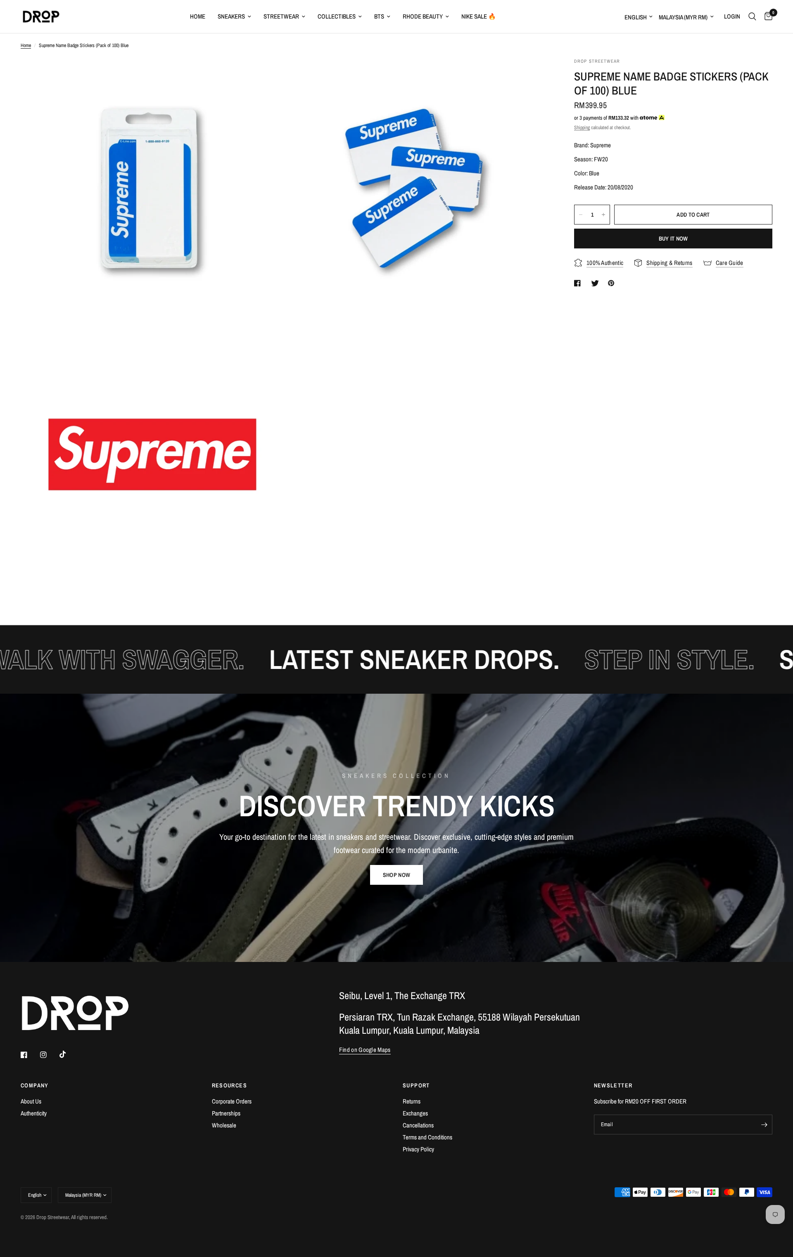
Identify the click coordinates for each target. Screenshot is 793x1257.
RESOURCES (229, 1085)
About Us (31, 1101)
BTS (379, 16)
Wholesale (224, 1125)
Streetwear (281, 16)
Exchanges (415, 1113)
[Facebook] (30, 1055)
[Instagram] (49, 1055)
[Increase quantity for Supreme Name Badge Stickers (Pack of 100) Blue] (603, 214)
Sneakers (231, 16)
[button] (396, 875)
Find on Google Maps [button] (365, 1049)
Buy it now (673, 238)
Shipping (582, 127)
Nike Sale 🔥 (478, 16)
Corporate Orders (232, 1101)
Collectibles (337, 16)
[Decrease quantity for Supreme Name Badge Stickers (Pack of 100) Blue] (581, 214)
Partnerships (226, 1113)
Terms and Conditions (427, 1137)
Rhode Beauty (423, 16)
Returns (411, 1101)
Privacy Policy (418, 1149)
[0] (766, 16)
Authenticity (34, 1113)
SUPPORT (416, 1085)
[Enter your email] (764, 1124)
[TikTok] (68, 1054)
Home (197, 16)
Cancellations (418, 1125)
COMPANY (35, 1085)
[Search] (752, 16)
